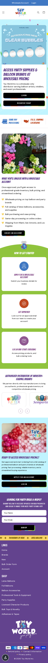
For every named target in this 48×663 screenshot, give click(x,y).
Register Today (24, 103)
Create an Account (13, 233)
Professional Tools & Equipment (16, 595)
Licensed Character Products (15, 604)
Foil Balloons (7, 585)
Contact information (32, 651)
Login (33, 3)
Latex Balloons (8, 581)
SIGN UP (24, 527)
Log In (24, 484)
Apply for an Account (24, 477)
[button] (3, 12)
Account (6, 569)
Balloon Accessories (11, 590)
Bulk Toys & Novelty (11, 609)
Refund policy (14, 651)
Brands (5, 554)
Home (4, 550)
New (4, 559)
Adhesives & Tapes (10, 614)
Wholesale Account (20, 3)
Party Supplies (8, 600)
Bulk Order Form (9, 564)
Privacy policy (25, 654)
